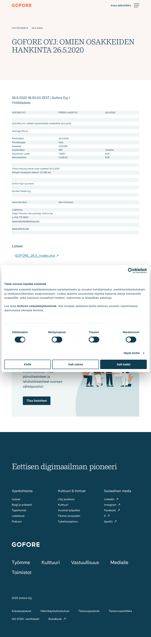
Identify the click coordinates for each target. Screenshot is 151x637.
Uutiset (16, 499)
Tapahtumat (19, 510)
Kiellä (27, 364)
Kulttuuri (63, 504)
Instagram (110, 504)
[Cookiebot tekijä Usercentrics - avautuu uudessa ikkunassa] (131, 270)
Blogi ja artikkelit (22, 504)
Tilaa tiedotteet (37, 400)
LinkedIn (109, 499)
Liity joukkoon (66, 499)
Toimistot (21, 572)
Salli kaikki (123, 364)
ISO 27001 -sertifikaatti (25, 619)
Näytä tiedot (132, 353)
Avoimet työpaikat (69, 510)
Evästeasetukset (21, 611)
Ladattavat (18, 515)
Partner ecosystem (69, 515)
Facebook (110, 510)
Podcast (17, 521)
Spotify (108, 521)
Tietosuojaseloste (88, 611)
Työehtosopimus (68, 521)
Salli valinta (75, 364)
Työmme (21, 562)
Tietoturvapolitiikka (120, 611)
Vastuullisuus (85, 562)
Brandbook (55, 619)
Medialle (119, 562)
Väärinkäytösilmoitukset (55, 611)
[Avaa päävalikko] (125, 5)
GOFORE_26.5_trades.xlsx (35, 256)
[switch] (57, 340)
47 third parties (33, 323)
